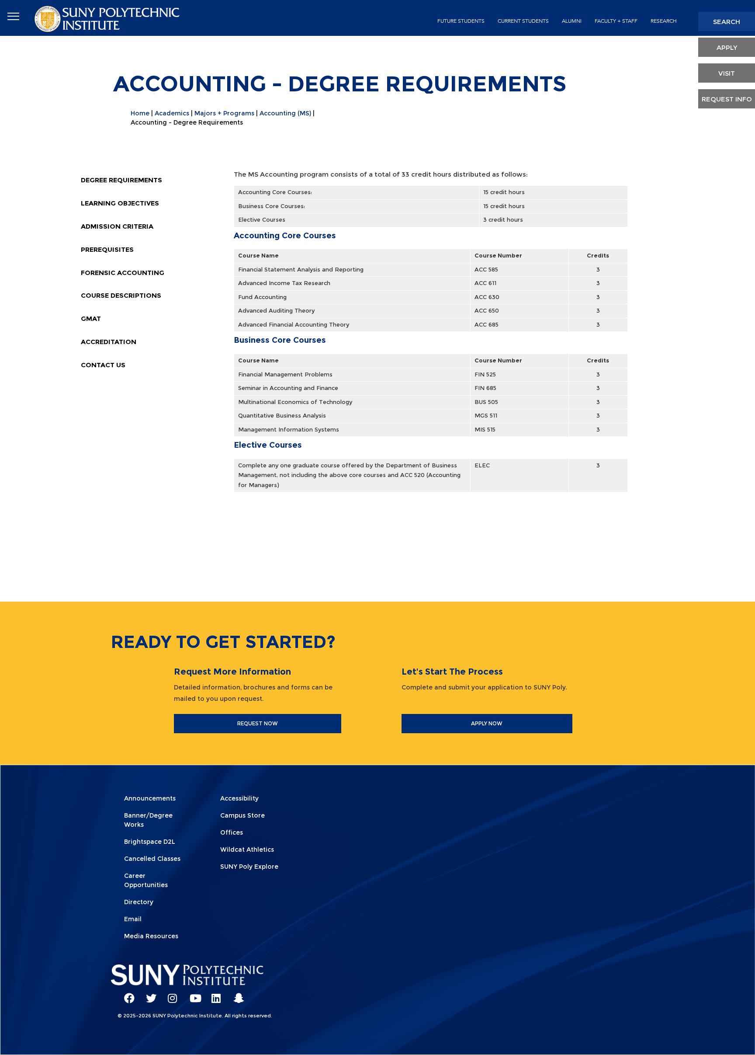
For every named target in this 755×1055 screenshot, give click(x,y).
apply (727, 47)
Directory (138, 902)
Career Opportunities (146, 880)
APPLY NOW (486, 723)
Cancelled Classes (152, 859)
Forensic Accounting (122, 272)
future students (461, 21)
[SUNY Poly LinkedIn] (213, 994)
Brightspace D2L (149, 842)
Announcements (150, 798)
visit (726, 73)
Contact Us (103, 365)
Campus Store (242, 815)
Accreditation (108, 342)
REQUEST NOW (257, 723)
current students (523, 21)
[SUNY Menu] (13, 16)
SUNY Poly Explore (249, 866)
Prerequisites (107, 249)
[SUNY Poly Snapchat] (235, 994)
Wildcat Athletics (247, 849)
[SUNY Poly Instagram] (170, 994)
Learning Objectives (120, 203)
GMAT (91, 318)
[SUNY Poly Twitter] (148, 994)
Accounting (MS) (285, 113)
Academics (172, 113)
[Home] (108, 18)
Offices (231, 832)
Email (133, 919)
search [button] (726, 21)
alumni (572, 21)
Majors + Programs (224, 113)
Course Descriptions (121, 295)
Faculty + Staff (616, 21)
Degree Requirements (121, 180)
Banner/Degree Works (148, 820)
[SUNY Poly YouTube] (192, 994)
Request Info (727, 99)
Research (664, 21)
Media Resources (151, 936)
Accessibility (239, 798)
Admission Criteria (117, 226)
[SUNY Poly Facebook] (126, 994)
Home (140, 113)
